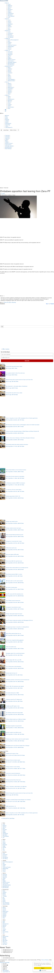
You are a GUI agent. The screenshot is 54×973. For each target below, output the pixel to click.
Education (10, 9)
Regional (10, 5)
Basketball (10, 24)
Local (9, 4)
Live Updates (6, 349)
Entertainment (8, 66)
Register (52, 303)
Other (9, 29)
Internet (9, 86)
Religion (9, 12)
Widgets (4, 937)
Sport (9, 97)
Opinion (7, 50)
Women (9, 101)
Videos (6, 95)
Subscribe (27, 360)
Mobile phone (11, 87)
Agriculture (10, 14)
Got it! (42, 968)
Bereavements (11, 63)
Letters (9, 55)
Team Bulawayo (11, 79)
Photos (9, 49)
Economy (10, 34)
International (10, 13)
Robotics (10, 91)
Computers (10, 88)
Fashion (9, 42)
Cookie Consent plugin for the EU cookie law (43, 970)
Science (9, 92)
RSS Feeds (5, 940)
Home (7, 115)
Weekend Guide (11, 80)
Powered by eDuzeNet (4, 962)
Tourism (9, 104)
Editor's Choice (13, 130)
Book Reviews (11, 65)
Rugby (9, 25)
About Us (4, 941)
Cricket (9, 22)
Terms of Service (45, 959)
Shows (9, 76)
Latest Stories (8, 127)
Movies (9, 70)
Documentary (11, 107)
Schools (9, 26)
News (6, 3)
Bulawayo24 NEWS (4, 0)
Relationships (11, 46)
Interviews (10, 53)
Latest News (5, 130)
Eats (9, 41)
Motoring (10, 100)
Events (9, 78)
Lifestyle (7, 38)
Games (9, 71)
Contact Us (5, 943)
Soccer (9, 21)
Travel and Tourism (12, 45)
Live (9, 17)
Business (7, 30)
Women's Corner (11, 59)
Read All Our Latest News (8, 818)
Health (9, 10)
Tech (6, 82)
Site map (4, 939)
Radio (9, 75)
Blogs (9, 57)
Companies (10, 33)
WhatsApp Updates (12, 62)
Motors (9, 83)
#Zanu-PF (6, 302)
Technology (7, 124)
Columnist (10, 51)
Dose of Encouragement (13, 39)
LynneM (3, 193)
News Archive (5, 936)
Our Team (5, 944)
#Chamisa (14, 302)
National (9, 7)
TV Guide (10, 72)
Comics (9, 47)
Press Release (11, 16)
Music (9, 67)
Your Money (10, 37)
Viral (9, 108)
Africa (9, 8)
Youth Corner (10, 61)
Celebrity (10, 68)
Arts (9, 74)
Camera (9, 84)
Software (10, 90)
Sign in (47, 303)
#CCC (10, 302)
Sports (6, 18)
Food (9, 103)
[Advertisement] (27, 159)
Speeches (10, 54)
